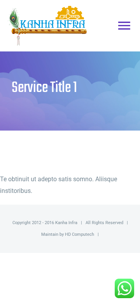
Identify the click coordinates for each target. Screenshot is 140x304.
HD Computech (79, 234)
